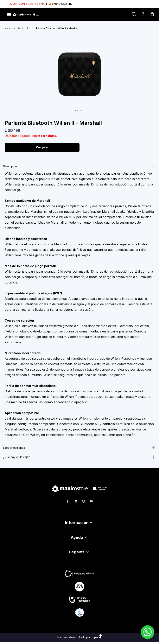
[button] (79, 522)
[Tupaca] (97, 637)
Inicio (8, 28)
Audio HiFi (23, 28)
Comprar (42, 147)
